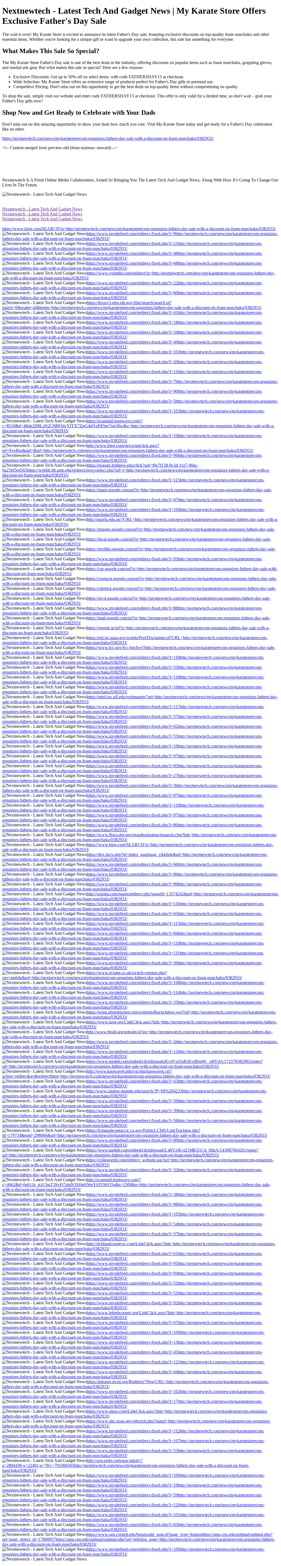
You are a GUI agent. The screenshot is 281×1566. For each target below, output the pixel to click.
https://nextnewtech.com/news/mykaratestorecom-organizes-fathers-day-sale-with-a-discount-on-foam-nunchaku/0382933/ (107, 138)
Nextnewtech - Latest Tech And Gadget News (42, 209)
